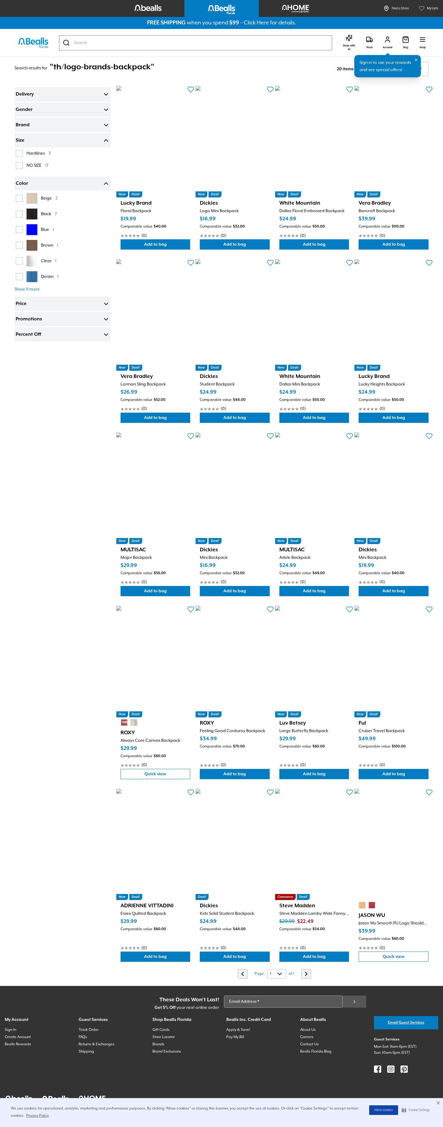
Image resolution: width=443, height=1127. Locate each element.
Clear (48, 260)
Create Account (18, 1037)
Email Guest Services (406, 1022)
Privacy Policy (37, 1115)
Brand (23, 125)
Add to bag (167, 246)
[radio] (124, 722)
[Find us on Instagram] (390, 1069)
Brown (49, 245)
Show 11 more (27, 289)
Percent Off (28, 334)
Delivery (25, 94)
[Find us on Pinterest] (404, 1069)
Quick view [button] (167, 775)
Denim (49, 276)
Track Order (89, 1030)
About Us (308, 1030)
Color (22, 183)
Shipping (86, 1051)
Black (49, 213)
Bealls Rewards (18, 1044)
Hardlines (39, 153)
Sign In (10, 1030)
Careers (306, 1037)
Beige (49, 198)
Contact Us (309, 1044)
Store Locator (163, 1037)
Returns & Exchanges (97, 1044)
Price (21, 304)
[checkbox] (19, 153)
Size (20, 140)
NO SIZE (38, 165)
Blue (47, 229)
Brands (158, 1044)
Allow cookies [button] (383, 1110)
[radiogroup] (129, 722)
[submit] (354, 1002)
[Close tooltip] (416, 60)
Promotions (29, 319)
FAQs (83, 1037)
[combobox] (195, 42)
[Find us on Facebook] (377, 1069)
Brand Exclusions (166, 1051)
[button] (416, 1110)
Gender (24, 109)
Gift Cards (161, 1030)
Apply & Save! (238, 1030)
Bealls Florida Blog (315, 1051)
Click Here (256, 23)
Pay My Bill (235, 1037)
